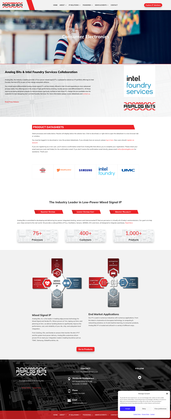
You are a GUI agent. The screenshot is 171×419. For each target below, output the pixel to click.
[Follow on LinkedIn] (139, 377)
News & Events (101, 5)
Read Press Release (12, 102)
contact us (86, 94)
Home (55, 5)
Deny (144, 409)
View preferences (160, 409)
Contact (152, 414)
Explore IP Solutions (153, 5)
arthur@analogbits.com (125, 149)
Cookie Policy (137, 414)
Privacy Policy (145, 414)
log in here (109, 140)
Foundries (87, 5)
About (62, 5)
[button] (167, 394)
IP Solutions (74, 5)
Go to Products (85, 349)
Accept (127, 409)
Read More (129, 223)
